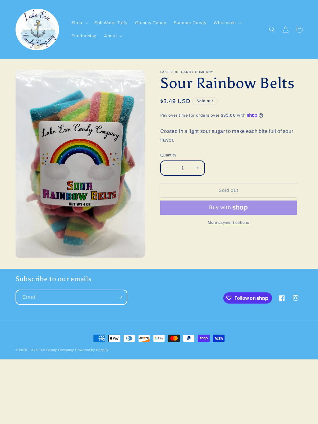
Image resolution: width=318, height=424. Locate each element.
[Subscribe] (120, 297)
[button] (79, 22)
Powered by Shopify (92, 350)
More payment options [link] (228, 222)
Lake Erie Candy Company (52, 350)
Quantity (168, 155)
